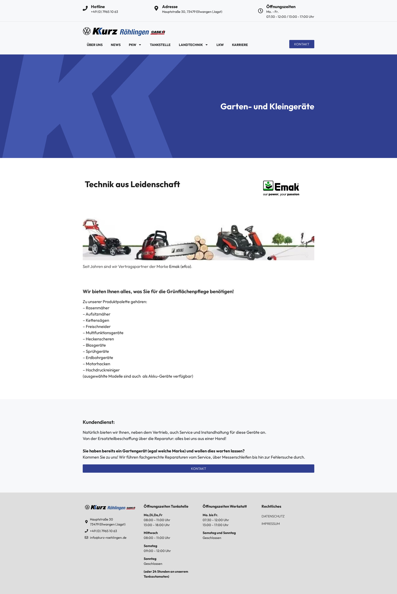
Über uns (95, 45)
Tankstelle (160, 45)
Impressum (271, 524)
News (116, 45)
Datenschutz (273, 516)
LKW (220, 45)
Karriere (240, 45)
